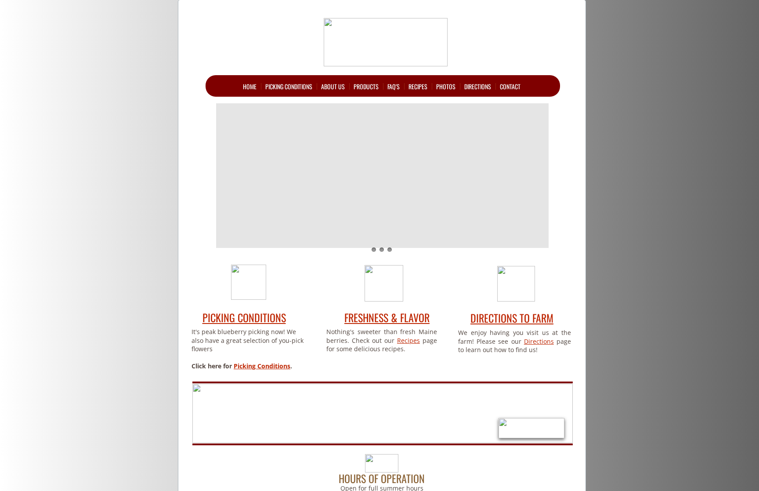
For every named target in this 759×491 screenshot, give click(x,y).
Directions (477, 86)
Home (250, 86)
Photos (445, 86)
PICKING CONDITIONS (244, 317)
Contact (510, 86)
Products (366, 86)
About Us (333, 86)
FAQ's (393, 86)
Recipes (417, 86)
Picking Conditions (288, 86)
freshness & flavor (387, 317)
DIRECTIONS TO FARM (511, 318)
